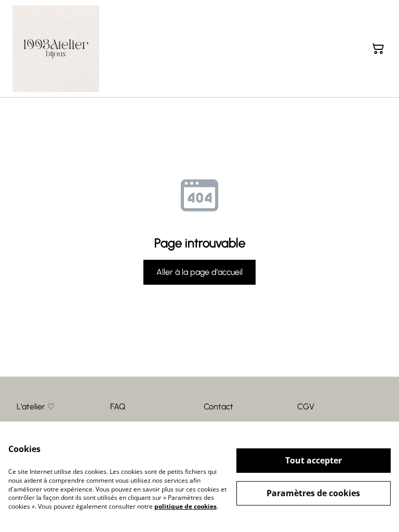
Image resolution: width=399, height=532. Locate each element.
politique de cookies (185, 506)
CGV (305, 406)
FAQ (117, 406)
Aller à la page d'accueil (199, 272)
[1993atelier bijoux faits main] (55, 48)
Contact (218, 406)
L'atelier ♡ (36, 406)
